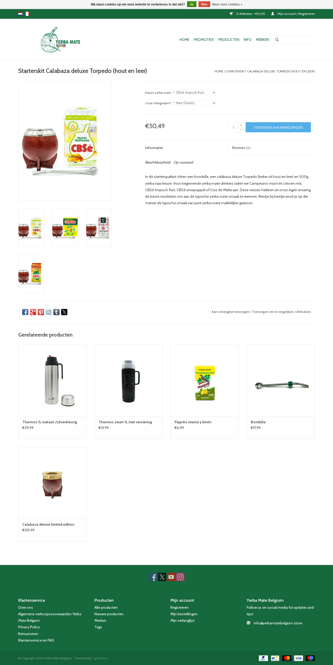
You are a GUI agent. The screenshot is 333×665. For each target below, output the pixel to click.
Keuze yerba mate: (159, 93)
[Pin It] (41, 312)
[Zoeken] (277, 39)
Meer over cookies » (227, 4)
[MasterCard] (286, 658)
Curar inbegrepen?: (159, 103)
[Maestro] (309, 658)
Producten (228, 39)
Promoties (204, 39)
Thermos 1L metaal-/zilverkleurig (49, 422)
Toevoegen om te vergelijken (273, 312)
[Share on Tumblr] (56, 312)
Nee (204, 4)
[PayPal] (263, 658)
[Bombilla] (281, 380)
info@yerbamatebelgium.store (278, 623)
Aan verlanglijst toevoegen (231, 312)
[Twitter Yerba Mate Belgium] (162, 577)
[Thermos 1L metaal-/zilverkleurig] (52, 380)
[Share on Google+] (33, 312)
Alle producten (106, 607)
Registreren (179, 607)
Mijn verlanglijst (182, 620)
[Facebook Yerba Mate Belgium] (153, 577)
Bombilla (258, 422)
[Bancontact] (274, 658)
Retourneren (28, 633)
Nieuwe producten (109, 614)
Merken (262, 39)
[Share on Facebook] (25, 312)
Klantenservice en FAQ (36, 640)
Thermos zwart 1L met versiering (125, 422)
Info (248, 39)
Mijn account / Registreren (296, 14)
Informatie (154, 147)
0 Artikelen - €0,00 (250, 14)
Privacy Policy (29, 627)
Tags (98, 627)
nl (20, 14)
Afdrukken (303, 312)
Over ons (25, 607)
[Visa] (298, 658)
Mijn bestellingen (183, 614)
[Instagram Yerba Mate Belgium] (180, 577)
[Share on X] (64, 312)
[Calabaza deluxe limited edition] (52, 483)
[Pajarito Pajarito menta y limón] (204, 380)
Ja (192, 4)
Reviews (241, 147)
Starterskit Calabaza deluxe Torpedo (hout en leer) (270, 71)
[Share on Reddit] (49, 312)
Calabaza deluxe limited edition (48, 524)
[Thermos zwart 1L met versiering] (128, 380)
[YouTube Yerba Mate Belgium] (171, 577)
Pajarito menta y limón (193, 422)
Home (184, 39)
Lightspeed (99, 658)
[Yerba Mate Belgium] (65, 40)
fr (27, 14)
